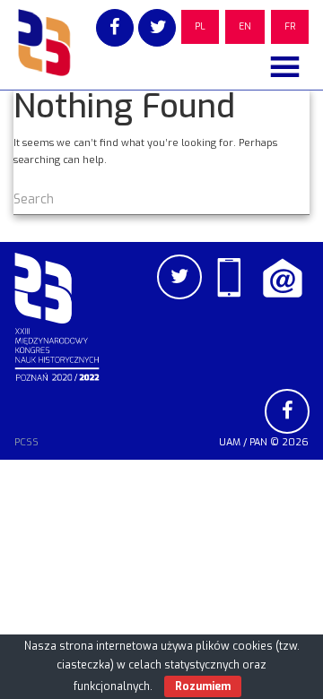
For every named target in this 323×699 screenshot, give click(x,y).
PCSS (26, 442)
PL (200, 26)
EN (245, 26)
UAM (229, 442)
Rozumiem (203, 686)
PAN (258, 442)
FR (289, 26)
